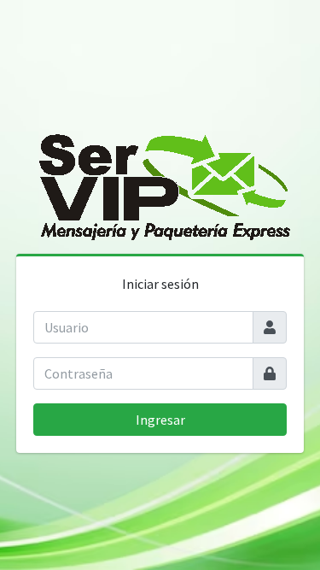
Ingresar (160, 419)
